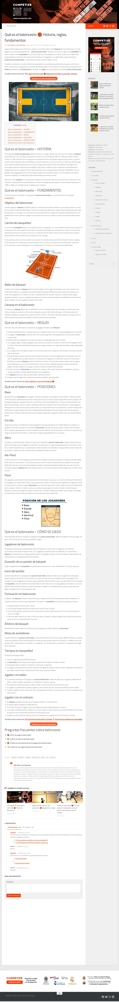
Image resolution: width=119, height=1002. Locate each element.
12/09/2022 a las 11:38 (24, 853)
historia (43, 757)
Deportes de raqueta (102, 200)
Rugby (98, 216)
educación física (35, 757)
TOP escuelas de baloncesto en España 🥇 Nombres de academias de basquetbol (53, 719)
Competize (13, 832)
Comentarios (15, 827)
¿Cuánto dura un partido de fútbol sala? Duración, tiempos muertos (106, 128)
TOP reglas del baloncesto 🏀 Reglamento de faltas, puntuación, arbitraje (51, 74)
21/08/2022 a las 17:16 (23, 867)
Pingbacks (29, 827)
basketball (21, 757)
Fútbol (94, 238)
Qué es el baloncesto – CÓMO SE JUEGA (21, 140)
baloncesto (14, 757)
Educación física (100, 204)
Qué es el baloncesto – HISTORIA (19, 129)
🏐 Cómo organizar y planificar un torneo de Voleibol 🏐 (31, 840)
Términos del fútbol (21, 858)
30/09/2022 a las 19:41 (24, 832)
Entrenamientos (97, 226)
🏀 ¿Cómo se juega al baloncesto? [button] (19, 735)
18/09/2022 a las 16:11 (23, 846)
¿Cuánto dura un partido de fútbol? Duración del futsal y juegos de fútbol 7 (106, 96)
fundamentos (9, 198)
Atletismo (99, 187)
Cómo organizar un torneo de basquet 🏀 (39, 381)
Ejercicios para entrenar (102, 229)
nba (47, 757)
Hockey (98, 212)
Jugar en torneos (100, 250)
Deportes (95, 180)
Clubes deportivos (97, 171)
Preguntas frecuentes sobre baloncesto (21, 143)
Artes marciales (100, 183)
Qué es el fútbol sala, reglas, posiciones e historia (105, 85)
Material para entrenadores (104, 233)
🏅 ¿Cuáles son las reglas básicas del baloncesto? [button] (24, 747)
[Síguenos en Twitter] (107, 26)
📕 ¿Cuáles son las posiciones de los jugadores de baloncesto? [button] (29, 743)
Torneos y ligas (96, 247)
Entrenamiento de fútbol (22, 863)
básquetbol (27, 757)
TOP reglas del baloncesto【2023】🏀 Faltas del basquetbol (15, 808)
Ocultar (24, 125)
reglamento (52, 757)
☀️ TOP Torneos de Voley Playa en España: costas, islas (31, 842)
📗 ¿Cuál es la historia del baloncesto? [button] (20, 739)
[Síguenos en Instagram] (110, 26)
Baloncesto (11, 26)
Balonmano (99, 195)
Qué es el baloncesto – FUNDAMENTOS (21, 132)
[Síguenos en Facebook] (104, 26)
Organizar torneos (101, 254)
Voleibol (98, 221)
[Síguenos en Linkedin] (113, 26)
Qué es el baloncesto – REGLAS (18, 135)
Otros (93, 243)
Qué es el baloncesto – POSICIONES (20, 137)
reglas (40, 328)
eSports (98, 208)
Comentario (10, 882)
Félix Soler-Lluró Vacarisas (16, 45)
